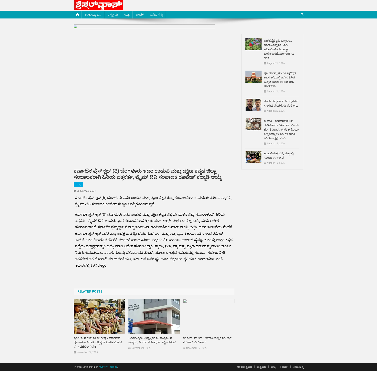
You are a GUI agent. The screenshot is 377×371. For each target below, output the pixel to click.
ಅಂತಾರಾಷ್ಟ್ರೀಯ (93, 14)
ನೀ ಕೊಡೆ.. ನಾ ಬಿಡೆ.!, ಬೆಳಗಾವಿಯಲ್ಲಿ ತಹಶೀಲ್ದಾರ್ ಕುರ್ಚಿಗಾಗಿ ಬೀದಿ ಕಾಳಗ (207, 340)
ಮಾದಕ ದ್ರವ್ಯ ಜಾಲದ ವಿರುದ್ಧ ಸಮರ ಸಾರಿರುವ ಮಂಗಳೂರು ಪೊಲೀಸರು (281, 103)
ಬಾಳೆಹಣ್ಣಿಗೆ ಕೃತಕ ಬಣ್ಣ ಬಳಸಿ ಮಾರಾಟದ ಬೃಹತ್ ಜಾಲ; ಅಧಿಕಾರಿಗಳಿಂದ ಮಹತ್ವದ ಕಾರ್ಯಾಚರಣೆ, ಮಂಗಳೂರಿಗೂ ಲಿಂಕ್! (279, 49)
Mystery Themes (108, 366)
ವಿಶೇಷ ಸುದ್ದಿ (156, 14)
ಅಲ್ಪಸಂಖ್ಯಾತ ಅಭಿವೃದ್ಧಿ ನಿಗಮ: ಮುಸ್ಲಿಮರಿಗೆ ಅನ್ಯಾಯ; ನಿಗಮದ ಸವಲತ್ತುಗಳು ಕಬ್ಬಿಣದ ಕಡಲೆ (152, 340)
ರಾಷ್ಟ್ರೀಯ (113, 14)
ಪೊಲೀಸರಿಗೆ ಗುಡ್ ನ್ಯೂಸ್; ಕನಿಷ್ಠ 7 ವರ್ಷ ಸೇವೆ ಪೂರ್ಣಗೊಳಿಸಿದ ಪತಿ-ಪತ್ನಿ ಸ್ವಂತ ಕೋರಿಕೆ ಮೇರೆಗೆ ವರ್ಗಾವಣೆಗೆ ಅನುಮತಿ (98, 342)
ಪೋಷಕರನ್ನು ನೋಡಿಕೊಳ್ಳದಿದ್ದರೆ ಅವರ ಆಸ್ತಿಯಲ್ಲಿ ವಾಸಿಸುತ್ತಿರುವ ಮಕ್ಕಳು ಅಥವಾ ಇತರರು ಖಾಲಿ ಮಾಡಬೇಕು (280, 80)
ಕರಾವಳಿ (139, 14)
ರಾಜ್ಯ (126, 14)
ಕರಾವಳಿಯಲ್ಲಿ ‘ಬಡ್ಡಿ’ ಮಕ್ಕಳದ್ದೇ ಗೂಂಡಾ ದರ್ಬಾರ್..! (279, 155)
